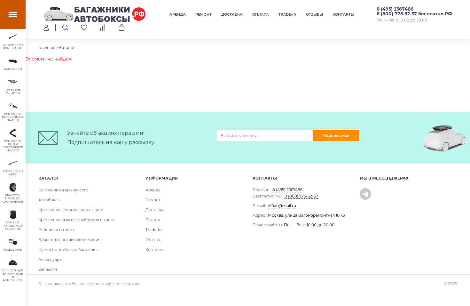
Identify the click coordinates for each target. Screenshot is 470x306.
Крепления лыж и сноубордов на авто (76, 219)
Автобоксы (49, 199)
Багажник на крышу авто (63, 190)
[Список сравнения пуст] (103, 27)
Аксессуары (50, 259)
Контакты (343, 14)
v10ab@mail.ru (282, 205)
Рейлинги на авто (56, 229)
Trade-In (287, 14)
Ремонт (203, 14)
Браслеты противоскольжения (69, 239)
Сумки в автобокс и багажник (68, 249)
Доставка (232, 14)
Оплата (260, 14)
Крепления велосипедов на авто (71, 209)
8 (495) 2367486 (395, 9)
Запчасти (47, 269)
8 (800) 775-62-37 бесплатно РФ (414, 14)
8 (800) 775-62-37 (301, 196)
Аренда (177, 14)
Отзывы (314, 14)
